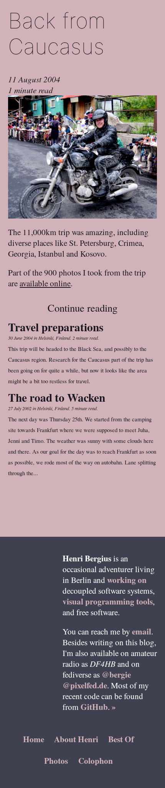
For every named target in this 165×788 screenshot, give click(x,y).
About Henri (76, 739)
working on (127, 580)
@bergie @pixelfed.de (97, 679)
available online (45, 283)
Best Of (121, 739)
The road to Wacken (56, 397)
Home (33, 739)
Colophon (95, 760)
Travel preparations (56, 327)
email (141, 631)
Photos (56, 760)
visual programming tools (108, 601)
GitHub (94, 707)
